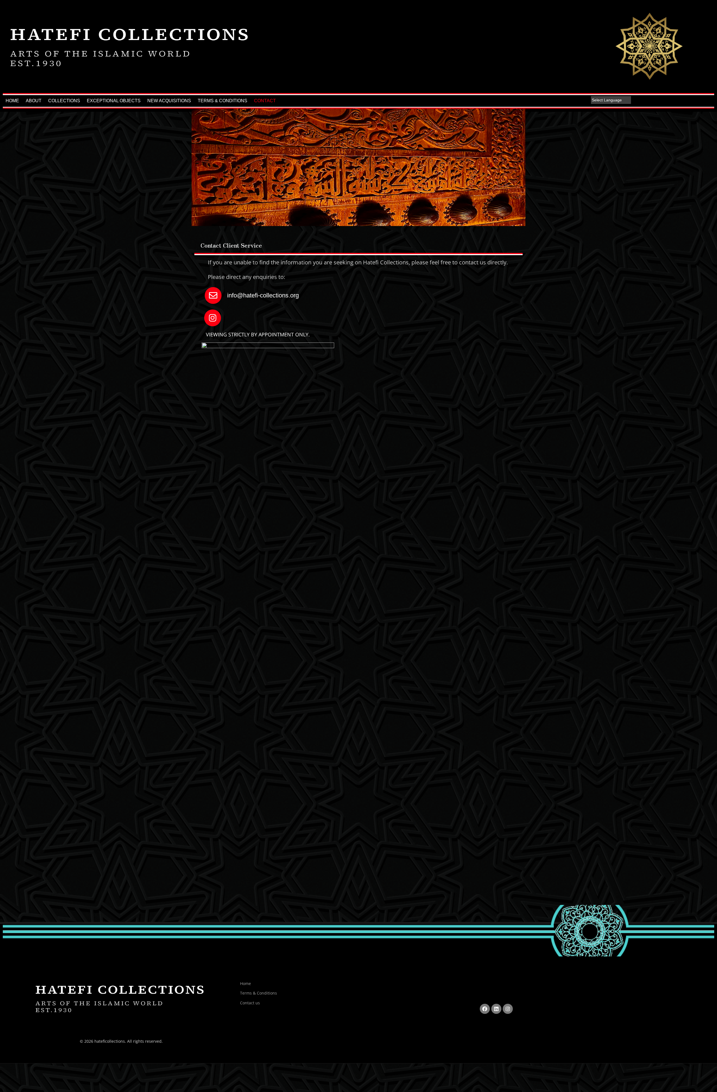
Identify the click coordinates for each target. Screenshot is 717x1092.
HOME (12, 100)
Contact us (250, 1002)
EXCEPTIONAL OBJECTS (114, 100)
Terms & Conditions (258, 993)
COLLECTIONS (64, 100)
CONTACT (265, 100)
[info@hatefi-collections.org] (213, 295)
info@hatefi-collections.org (262, 295)
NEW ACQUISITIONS (169, 100)
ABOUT (33, 100)
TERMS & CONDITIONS (222, 100)
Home (245, 983)
